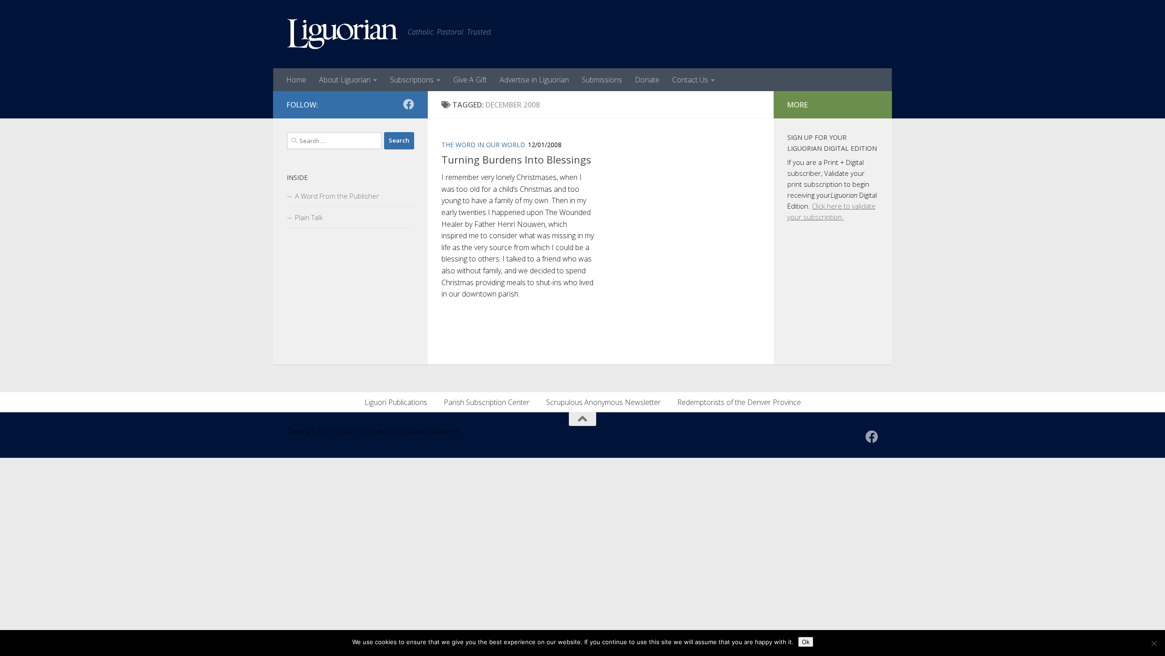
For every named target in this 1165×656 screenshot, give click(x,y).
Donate (647, 80)
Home (296, 80)
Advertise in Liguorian (534, 80)
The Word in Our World (483, 144)
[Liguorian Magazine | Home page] (343, 34)
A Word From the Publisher (337, 195)
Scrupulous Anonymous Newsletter (603, 402)
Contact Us (690, 80)
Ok (806, 642)
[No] (1153, 643)
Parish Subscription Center (487, 402)
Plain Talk (309, 217)
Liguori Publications (396, 402)
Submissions (602, 80)
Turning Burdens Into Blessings (516, 159)
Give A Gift (470, 80)
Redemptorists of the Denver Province (739, 402)
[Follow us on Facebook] (408, 104)
